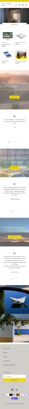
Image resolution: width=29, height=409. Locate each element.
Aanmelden (14, 97)
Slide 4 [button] (14, 142)
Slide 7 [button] (18, 142)
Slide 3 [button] (12, 142)
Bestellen (14, 167)
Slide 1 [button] (9, 142)
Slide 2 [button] (10, 142)
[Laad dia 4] (16, 24)
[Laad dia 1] (12, 24)
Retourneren (6, 361)
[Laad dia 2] (13, 24)
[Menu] (26, 5)
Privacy (5, 356)
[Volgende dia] (24, 24)
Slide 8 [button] (20, 142)
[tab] (9, 142)
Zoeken (5, 352)
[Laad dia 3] (15, 24)
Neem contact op (14, 236)
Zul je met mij (7, 5)
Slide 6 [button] (17, 142)
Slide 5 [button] (15, 142)
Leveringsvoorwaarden (9, 365)
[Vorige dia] (4, 24)
